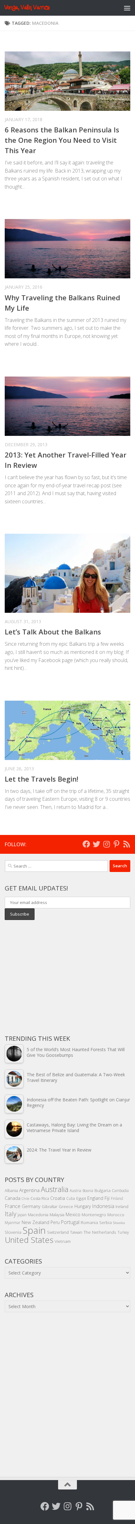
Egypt (81, 1198)
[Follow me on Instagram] (106, 844)
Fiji (107, 1198)
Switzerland (58, 1232)
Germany (31, 1206)
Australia (54, 1189)
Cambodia (120, 1190)
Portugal (70, 1222)
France (12, 1206)
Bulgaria (102, 1190)
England (95, 1198)
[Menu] (127, 8)
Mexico (73, 1214)
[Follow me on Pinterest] (116, 844)
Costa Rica (39, 1198)
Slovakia (119, 1223)
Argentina (29, 1190)
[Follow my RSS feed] (126, 844)
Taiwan (76, 1232)
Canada (12, 1198)
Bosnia (88, 1190)
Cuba (70, 1198)
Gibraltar (49, 1206)
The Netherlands (100, 1232)
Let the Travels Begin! (41, 778)
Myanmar (12, 1222)
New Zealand (35, 1222)
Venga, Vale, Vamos (27, 7)
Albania (11, 1190)
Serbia (105, 1222)
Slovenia (13, 1232)
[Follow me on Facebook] (86, 844)
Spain (34, 1230)
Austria (75, 1190)
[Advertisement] (52, 976)
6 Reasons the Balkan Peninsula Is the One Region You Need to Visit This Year (62, 140)
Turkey (123, 1232)
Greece (66, 1206)
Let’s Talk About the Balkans (53, 631)
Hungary (82, 1206)
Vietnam (63, 1241)
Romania (89, 1222)
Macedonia (38, 1214)
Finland (117, 1198)
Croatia (57, 1198)
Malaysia (57, 1214)
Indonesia (103, 1206)
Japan (22, 1214)
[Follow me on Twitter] (96, 844)
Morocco (115, 1214)
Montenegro (94, 1214)
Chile (25, 1198)
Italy (10, 1214)
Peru (55, 1222)
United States (29, 1239)
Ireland (122, 1206)
